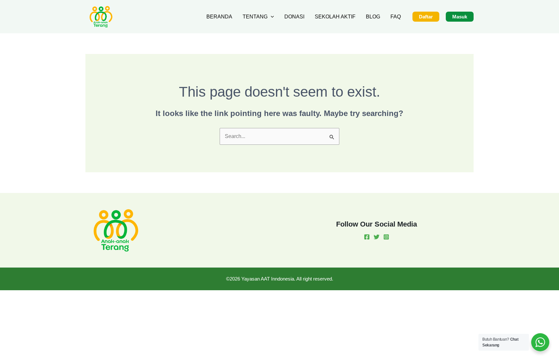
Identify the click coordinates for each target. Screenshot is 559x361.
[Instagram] (386, 237)
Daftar (426, 16)
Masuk (459, 16)
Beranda (219, 16)
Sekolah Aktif (335, 16)
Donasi (294, 16)
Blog (373, 16)
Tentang (255, 16)
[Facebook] (367, 237)
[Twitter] (376, 237)
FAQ (395, 16)
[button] (271, 17)
